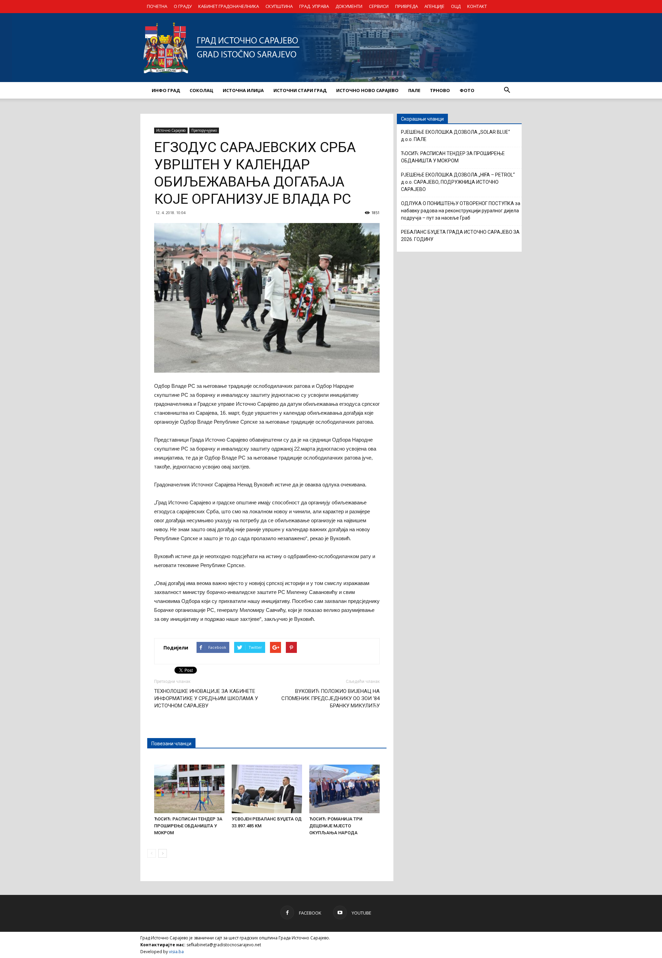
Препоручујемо (204, 130)
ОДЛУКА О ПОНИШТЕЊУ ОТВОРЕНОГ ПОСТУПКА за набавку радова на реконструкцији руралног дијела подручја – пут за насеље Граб (460, 211)
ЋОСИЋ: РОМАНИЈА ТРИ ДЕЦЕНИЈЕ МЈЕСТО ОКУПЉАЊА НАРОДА (335, 825)
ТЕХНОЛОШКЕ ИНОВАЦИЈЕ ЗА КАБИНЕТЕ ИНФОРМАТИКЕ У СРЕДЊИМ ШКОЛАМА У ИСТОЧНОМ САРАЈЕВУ (206, 698)
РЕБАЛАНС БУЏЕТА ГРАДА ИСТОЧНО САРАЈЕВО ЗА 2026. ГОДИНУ (460, 235)
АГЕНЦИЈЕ (434, 6)
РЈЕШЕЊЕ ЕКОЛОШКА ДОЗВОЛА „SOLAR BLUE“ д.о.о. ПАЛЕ (455, 135)
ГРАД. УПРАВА (314, 6)
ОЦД (456, 6)
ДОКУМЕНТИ (348, 6)
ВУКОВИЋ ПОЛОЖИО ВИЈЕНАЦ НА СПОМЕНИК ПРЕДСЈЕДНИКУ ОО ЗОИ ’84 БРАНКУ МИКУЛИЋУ (330, 698)
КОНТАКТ (477, 6)
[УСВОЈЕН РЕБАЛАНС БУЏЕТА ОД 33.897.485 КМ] (267, 789)
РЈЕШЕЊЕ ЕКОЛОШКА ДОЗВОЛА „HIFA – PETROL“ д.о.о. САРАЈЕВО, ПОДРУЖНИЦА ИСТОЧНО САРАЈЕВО (458, 182)
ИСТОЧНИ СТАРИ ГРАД (300, 90)
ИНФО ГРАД (166, 90)
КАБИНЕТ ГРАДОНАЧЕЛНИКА (228, 6)
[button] (507, 90)
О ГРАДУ (183, 6)
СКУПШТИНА (279, 6)
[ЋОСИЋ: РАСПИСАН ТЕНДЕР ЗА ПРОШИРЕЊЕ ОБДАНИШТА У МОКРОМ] (189, 789)
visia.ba (176, 952)
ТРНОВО (440, 90)
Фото (467, 90)
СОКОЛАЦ (201, 90)
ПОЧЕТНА (157, 6)
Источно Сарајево (170, 130)
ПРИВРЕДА (406, 6)
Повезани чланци (171, 743)
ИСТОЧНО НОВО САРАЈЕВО (367, 90)
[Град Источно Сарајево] (331, 47)
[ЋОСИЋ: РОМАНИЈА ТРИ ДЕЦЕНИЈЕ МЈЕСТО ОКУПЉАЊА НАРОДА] (344, 789)
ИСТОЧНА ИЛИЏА (243, 90)
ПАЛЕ (414, 90)
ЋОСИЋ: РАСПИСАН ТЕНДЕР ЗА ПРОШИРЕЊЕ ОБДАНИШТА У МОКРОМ (188, 825)
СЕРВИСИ (379, 6)
